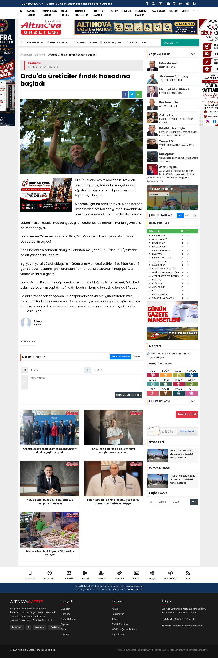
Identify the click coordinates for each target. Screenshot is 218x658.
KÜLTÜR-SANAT (98, 13)
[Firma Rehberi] (168, 3)
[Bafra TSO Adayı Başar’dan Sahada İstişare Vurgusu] (172, 355)
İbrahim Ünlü (168, 102)
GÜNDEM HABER (140, 13)
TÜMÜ (192, 54)
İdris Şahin (167, 154)
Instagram (39, 627)
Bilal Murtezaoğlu (172, 128)
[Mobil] (147, 3)
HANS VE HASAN (167, 67)
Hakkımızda (118, 613)
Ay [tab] (195, 215)
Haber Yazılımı (134, 589)
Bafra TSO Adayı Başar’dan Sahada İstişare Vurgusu (79, 3)
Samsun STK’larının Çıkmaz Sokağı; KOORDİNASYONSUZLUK (178, 133)
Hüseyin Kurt (168, 63)
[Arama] (153, 3)
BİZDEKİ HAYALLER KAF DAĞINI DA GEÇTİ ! (176, 120)
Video (85, 578)
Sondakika (50, 578)
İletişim (136, 578)
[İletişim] (160, 3)
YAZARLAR (158, 11)
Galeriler (69, 578)
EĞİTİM (113, 11)
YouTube (54, 627)
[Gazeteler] (180, 3)
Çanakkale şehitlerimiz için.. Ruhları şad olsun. (178, 159)
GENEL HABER (65, 13)
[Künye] (188, 3)
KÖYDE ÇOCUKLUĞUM (171, 93)
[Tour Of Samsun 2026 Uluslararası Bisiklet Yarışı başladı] (157, 455)
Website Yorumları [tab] (120, 356)
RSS (188, 578)
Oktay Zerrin (168, 115)
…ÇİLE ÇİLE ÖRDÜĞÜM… (171, 80)
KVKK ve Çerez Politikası (125, 629)
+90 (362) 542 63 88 (184, 619)
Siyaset (65, 624)
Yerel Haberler (68, 619)
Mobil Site (30, 578)
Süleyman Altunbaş (173, 76)
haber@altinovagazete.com (188, 625)
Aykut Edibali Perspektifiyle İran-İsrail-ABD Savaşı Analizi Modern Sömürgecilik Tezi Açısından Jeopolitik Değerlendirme (171, 176)
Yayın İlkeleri (118, 634)
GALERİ (173, 11)
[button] (195, 11)
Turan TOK (167, 141)
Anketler (119, 578)
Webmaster (170, 578)
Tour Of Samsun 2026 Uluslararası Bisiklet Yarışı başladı (182, 454)
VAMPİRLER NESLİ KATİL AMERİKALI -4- (176, 146)
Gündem (65, 608)
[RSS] (195, 3)
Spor (63, 629)
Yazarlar (101, 578)
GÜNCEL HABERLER (81, 13)
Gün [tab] (180, 215)
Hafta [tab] (188, 215)
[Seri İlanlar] (174, 3)
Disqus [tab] (136, 356)
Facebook (16, 627)
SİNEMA (126, 11)
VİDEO (185, 11)
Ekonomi (65, 613)
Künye (152, 578)
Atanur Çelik (168, 167)
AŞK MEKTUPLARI (168, 106)
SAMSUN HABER (31, 13)
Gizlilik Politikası (120, 624)
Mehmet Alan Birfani (174, 89)
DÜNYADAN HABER (49, 13)
